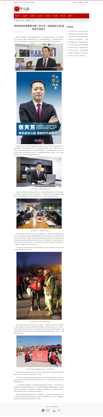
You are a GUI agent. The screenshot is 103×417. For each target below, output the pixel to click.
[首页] (21, 9)
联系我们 (86, 2)
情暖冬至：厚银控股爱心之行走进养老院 (78, 53)
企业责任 (47, 16)
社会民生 (40, 16)
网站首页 (16, 2)
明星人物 (62, 16)
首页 (22, 20)
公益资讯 (25, 16)
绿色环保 (55, 16)
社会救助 (32, 16)
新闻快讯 (70, 16)
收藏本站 (80, 2)
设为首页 (75, 2)
